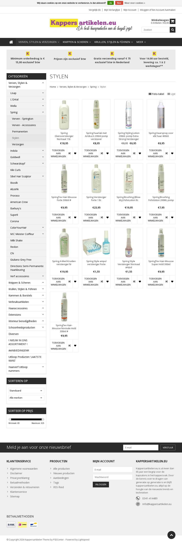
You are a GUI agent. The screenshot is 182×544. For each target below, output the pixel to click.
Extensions (15, 314)
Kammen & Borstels (20, 295)
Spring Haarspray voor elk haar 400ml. (161, 135)
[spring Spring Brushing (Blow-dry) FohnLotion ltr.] (128, 165)
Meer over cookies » (135, 3)
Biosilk (14, 182)
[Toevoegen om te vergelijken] (70, 153)
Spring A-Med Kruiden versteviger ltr (64, 263)
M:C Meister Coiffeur (22, 234)
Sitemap (15, 496)
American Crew (19, 202)
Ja (110, 3)
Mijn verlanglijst (112, 9)
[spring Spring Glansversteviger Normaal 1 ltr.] (64, 101)
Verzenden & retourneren (24, 487)
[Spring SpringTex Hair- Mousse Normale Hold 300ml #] (64, 293)
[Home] (11, 42)
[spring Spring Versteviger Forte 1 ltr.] (96, 165)
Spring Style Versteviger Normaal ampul (129, 264)
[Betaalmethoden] (11, 524)
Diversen (14, 334)
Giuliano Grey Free (20, 259)
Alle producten (61, 468)
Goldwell (15, 157)
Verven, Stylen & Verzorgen (37, 42)
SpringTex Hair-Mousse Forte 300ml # (64, 199)
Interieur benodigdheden (23, 321)
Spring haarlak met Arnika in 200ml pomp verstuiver (96, 136)
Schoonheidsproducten (22, 327)
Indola (13, 150)
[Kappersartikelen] (91, 25)
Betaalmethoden (20, 482)
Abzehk (14, 189)
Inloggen (144, 9)
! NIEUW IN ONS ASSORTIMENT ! (18, 342)
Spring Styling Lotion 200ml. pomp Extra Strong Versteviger (129, 136)
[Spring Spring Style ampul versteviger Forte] (96, 229)
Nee (119, 3)
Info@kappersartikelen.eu (157, 504)
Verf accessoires (19, 276)
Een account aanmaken (163, 9)
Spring (13, 112)
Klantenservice (18, 491)
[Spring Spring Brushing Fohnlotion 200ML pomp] (161, 165)
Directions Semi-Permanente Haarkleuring (27, 267)
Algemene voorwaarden (24, 468)
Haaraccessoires (18, 308)
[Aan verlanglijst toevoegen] (75, 153)
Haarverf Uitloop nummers (18, 368)
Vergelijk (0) (94, 9)
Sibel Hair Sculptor (20, 176)
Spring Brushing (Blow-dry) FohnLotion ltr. (129, 199)
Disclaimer (16, 473)
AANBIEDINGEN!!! (19, 350)
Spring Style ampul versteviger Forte (96, 263)
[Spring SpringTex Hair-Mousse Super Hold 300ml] (161, 229)
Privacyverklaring (19, 478)
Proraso (15, 195)
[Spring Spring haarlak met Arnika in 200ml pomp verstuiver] (96, 101)
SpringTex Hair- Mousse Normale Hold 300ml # (64, 328)
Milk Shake (16, 240)
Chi (12, 253)
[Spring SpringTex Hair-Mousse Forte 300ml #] (64, 165)
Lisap (13, 93)
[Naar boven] (171, 535)
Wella (13, 106)
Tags (56, 482)
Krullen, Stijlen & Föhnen (112, 42)
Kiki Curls (15, 170)
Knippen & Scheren (75, 42)
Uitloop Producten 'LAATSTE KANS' (25, 358)
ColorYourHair (18, 227)
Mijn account (130, 9)
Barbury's (15, 208)
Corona (14, 221)
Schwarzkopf (17, 163)
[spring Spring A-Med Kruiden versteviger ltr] (64, 229)
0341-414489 (149, 498)
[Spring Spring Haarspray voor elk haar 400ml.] (161, 101)
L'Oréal (14, 99)
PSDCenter (58, 539)
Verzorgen (18, 144)
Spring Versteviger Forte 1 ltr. (96, 199)
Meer (139, 42)
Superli (14, 214)
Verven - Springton (22, 118)
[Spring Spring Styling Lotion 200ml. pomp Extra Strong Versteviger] (128, 101)
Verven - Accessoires (24, 125)
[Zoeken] (172, 30)
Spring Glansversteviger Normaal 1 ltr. (64, 136)
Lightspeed (83, 539)
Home (53, 86)
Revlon (14, 247)
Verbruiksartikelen (19, 302)
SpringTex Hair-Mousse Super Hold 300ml (161, 263)
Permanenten (20, 131)
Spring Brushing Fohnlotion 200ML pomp (161, 199)
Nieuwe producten (63, 473)
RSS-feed (58, 487)
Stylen (15, 138)
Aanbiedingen (61, 478)
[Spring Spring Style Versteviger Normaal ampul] (128, 229)
